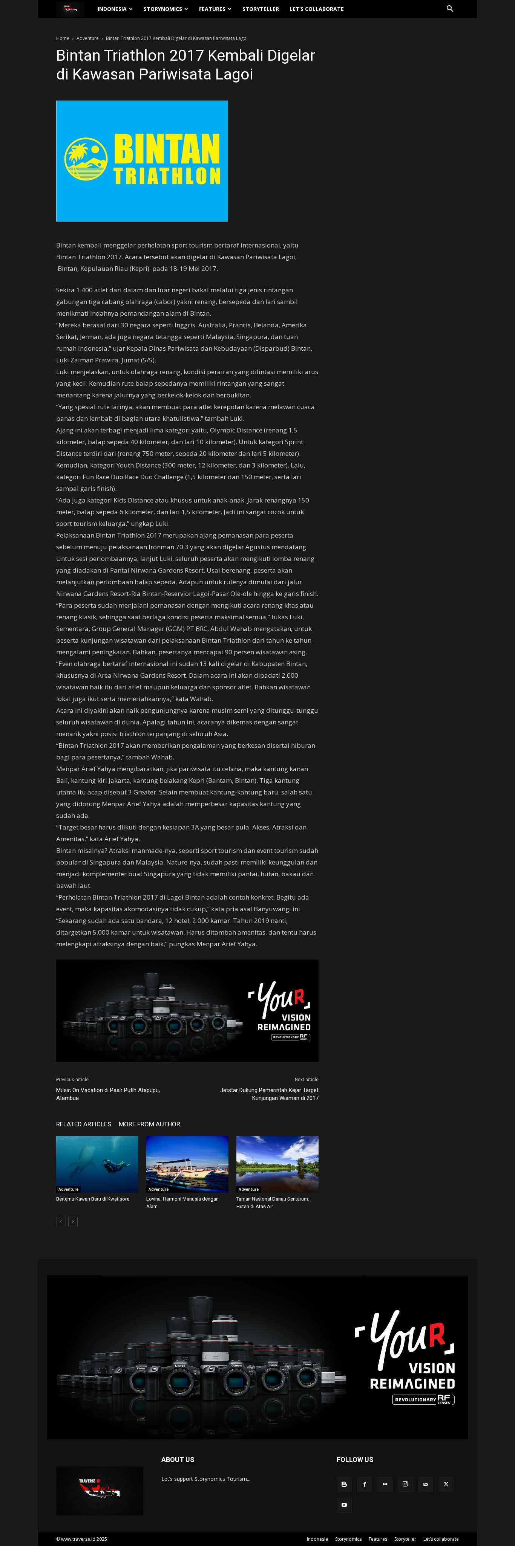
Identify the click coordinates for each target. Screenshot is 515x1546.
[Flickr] (384, 1484)
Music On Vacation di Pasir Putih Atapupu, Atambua (108, 1094)
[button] (450, 9)
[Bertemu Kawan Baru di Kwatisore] (97, 1164)
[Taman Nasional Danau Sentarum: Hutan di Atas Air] (277, 1164)
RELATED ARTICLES (83, 1124)
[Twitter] (446, 1484)
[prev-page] (61, 1221)
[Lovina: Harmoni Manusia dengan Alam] (187, 1164)
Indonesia (112, 8)
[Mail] (425, 1484)
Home (62, 38)
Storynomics (163, 8)
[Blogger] (344, 1484)
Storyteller (260, 8)
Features (212, 8)
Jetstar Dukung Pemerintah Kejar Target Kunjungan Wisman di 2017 (269, 1094)
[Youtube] (344, 1505)
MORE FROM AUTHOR (149, 1124)
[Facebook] (364, 1484)
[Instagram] (405, 1484)
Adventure (88, 38)
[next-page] (73, 1221)
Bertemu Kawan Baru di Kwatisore (92, 1199)
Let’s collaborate (317, 8)
